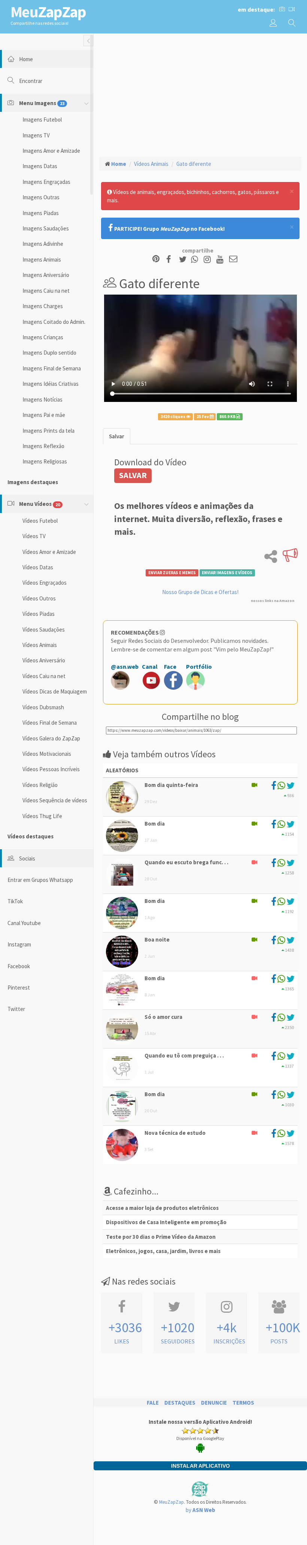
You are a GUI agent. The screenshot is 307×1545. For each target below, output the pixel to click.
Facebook (18, 966)
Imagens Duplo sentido (49, 352)
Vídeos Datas (37, 567)
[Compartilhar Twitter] (184, 259)
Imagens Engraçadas (46, 181)
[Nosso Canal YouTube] (221, 259)
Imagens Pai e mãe (43, 414)
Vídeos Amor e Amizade (49, 551)
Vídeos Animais (39, 644)
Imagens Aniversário (45, 274)
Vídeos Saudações (43, 629)
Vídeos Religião (40, 784)
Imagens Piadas (40, 213)
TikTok (15, 901)
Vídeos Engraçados (44, 582)
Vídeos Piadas (38, 613)
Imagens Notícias (42, 399)
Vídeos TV (34, 536)
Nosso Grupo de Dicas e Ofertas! (200, 592)
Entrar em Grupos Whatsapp (40, 879)
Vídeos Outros (39, 598)
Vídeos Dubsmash (43, 707)
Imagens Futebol (42, 119)
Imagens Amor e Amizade (51, 150)
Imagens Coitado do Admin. (53, 321)
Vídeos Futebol (40, 520)
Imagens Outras (41, 197)
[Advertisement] (200, 94)
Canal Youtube (24, 923)
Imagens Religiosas (44, 461)
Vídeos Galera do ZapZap (51, 738)
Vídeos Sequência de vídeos (54, 800)
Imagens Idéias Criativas (50, 383)
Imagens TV (36, 135)
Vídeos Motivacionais (46, 753)
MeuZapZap (171, 1502)
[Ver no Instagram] (208, 259)
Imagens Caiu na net (46, 290)
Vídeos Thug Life (42, 816)
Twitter (16, 1008)
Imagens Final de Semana (51, 368)
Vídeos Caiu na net (44, 676)
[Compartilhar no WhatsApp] (196, 259)
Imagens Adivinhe (42, 243)
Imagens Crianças (42, 337)
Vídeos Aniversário (43, 660)
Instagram (19, 944)
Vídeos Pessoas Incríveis (51, 769)
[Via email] (233, 259)
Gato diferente (193, 163)
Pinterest (18, 987)
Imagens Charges (42, 306)
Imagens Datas (39, 166)
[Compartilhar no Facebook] (171, 259)
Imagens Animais (41, 259)
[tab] (116, 436)
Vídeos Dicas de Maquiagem (54, 691)
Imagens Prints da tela (48, 430)
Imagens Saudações (45, 228)
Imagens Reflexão (43, 446)
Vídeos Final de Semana (49, 722)
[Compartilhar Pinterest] (155, 259)
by (200, 1509)
